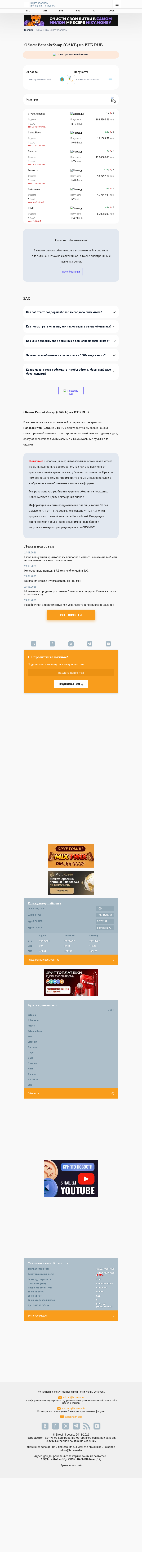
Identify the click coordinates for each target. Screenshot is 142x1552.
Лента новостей (39, 546)
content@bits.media (73, 1408)
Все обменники (71, 271)
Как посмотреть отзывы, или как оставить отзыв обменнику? (69, 326)
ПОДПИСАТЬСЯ (69, 684)
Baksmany (34, 189)
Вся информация (37, 1315)
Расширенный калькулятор (43, 959)
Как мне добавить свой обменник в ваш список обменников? (68, 341)
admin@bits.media (73, 1397)
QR (98, 1459)
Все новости (71, 615)
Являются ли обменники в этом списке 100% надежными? (66, 355)
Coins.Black (34, 132)
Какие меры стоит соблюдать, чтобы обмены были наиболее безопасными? (68, 371)
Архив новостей (71, 1465)
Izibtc (31, 208)
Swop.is (32, 151)
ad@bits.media (73, 1416)
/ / (110, 113)
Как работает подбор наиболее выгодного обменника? (64, 312)
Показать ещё (72, 392)
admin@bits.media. (71, 1450)
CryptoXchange (36, 113)
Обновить (33, 1093)
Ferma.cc (33, 170)
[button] (63, 79)
